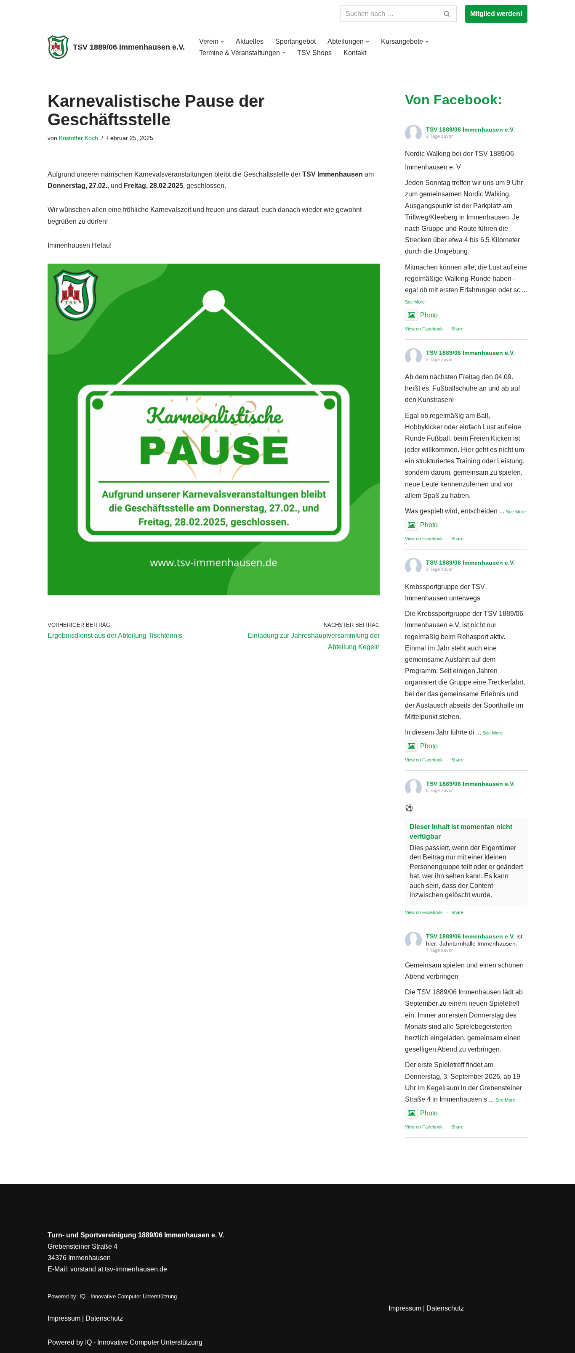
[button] (222, 41)
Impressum (64, 1318)
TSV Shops (314, 52)
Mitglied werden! (496, 13)
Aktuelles (250, 41)
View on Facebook (424, 328)
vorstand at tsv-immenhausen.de (118, 1269)
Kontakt (354, 52)
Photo (429, 315)
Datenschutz (104, 1318)
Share (457, 328)
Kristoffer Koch (78, 138)
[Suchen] (447, 13)
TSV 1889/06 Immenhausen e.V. (470, 129)
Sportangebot (295, 41)
